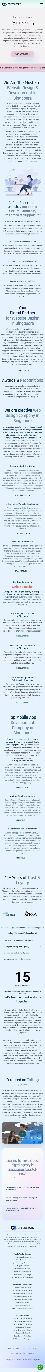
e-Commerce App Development (22, 1282)
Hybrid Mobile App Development (22, 1267)
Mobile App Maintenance (22, 1273)
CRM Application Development (22, 1343)
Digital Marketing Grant (17, 1357)
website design (29, 329)
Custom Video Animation (23, 1331)
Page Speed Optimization (22, 1340)
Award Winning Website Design (22, 1312)
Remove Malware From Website (22, 1328)
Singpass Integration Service (22, 1322)
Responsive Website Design (22, 1298)
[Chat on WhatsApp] (40, 1367)
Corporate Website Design (22, 1292)
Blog (17, 1352)
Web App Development (22, 1270)
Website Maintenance (22, 1309)
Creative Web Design (22, 1306)
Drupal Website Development (22, 1303)
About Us (11, 1352)
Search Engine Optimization (23, 1325)
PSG (23, 1352)
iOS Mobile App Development (22, 1261)
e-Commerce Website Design (22, 1295)
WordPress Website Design (23, 1300)
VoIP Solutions (32, 1352)
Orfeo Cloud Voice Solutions (22, 1334)
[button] (22, 945)
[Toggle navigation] (35, 4)
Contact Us (31, 1357)
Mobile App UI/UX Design (22, 1279)
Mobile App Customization (22, 1276)
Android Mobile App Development (22, 1264)
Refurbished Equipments (23, 1337)
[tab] (22, 945)
